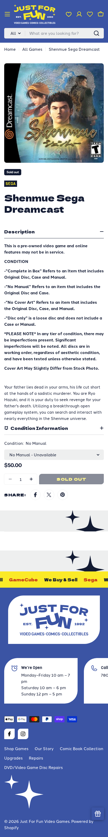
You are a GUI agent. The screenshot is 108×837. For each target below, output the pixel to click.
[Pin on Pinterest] (62, 495)
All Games (32, 49)
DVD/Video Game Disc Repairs (33, 767)
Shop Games (16, 748)
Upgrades (13, 758)
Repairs (36, 758)
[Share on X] (49, 495)
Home (10, 49)
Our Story (44, 748)
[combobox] (54, 33)
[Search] (96, 33)
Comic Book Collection (81, 748)
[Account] (79, 14)
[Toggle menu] (7, 14)
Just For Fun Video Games (44, 821)
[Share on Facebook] (35, 495)
